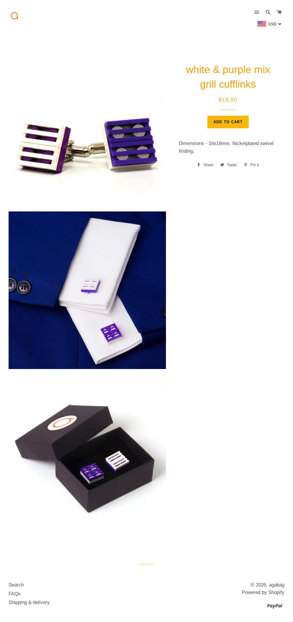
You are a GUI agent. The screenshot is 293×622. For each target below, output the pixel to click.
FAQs (15, 594)
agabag (276, 585)
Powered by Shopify (263, 592)
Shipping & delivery (29, 602)
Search (16, 585)
